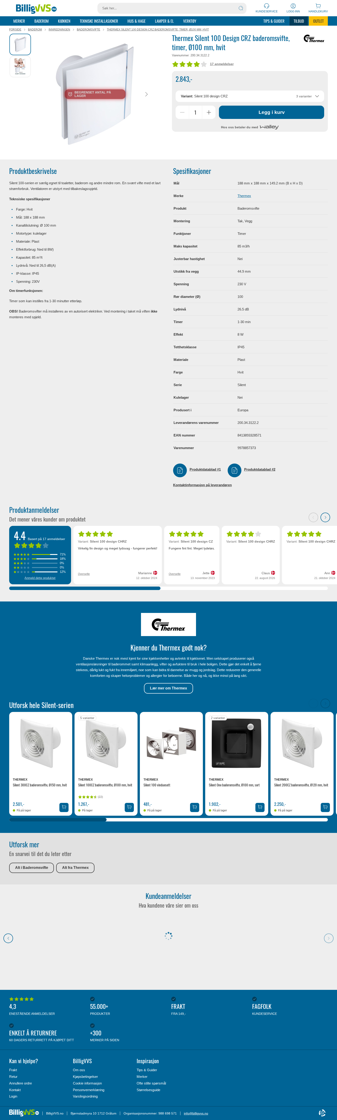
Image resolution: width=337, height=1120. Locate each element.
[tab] (20, 44)
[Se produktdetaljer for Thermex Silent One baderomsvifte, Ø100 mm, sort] (236, 743)
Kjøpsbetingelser (85, 1077)
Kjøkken (64, 21)
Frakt (13, 1070)
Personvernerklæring (88, 1090)
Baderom (41, 21)
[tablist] (20, 94)
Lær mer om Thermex (168, 688)
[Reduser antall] (182, 112)
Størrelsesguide (148, 1090)
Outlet (318, 21)
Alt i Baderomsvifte (31, 868)
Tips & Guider (274, 21)
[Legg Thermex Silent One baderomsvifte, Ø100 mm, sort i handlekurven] (260, 807)
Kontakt (15, 1090)
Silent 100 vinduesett (157, 784)
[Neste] (146, 94)
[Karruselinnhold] (95, 94)
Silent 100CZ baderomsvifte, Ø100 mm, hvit (105, 784)
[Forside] (36, 8)
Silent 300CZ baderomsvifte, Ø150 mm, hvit (40, 784)
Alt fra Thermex (75, 868)
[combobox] (250, 96)
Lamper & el (164, 21)
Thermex (244, 196)
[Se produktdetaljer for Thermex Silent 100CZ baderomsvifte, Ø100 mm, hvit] (106, 743)
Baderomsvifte (88, 29)
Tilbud (299, 21)
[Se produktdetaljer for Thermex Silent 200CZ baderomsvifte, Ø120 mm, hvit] (302, 743)
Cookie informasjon (87, 1083)
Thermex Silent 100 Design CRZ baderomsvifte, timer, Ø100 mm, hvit (158, 29)
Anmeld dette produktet (40, 578)
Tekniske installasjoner (99, 21)
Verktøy (189, 21)
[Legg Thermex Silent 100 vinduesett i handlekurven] (194, 807)
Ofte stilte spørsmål (151, 1083)
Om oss (79, 1070)
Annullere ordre (20, 1083)
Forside (15, 29)
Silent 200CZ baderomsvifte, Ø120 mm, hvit (301, 784)
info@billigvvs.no (196, 1113)
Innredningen (59, 29)
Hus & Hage (136, 21)
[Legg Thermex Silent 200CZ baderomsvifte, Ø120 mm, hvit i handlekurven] (325, 807)
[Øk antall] (208, 112)
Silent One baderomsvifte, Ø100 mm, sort (234, 784)
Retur (13, 1077)
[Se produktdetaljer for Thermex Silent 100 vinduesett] (171, 743)
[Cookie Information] (322, 1113)
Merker (19, 21)
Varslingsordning (85, 1096)
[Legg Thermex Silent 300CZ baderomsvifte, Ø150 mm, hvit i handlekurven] (64, 807)
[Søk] (241, 8)
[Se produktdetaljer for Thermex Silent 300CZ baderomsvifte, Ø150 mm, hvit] (40, 743)
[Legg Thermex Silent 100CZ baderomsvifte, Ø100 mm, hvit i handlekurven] (129, 807)
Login (13, 1096)
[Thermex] (314, 38)
